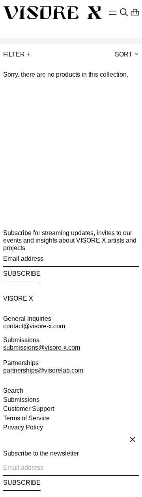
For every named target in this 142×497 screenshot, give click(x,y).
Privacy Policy (23, 427)
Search (13, 390)
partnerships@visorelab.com (43, 370)
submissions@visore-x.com (41, 347)
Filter (14, 54)
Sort (124, 54)
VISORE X (18, 298)
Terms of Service (26, 418)
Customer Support (28, 408)
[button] (124, 12)
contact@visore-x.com (34, 326)
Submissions (21, 399)
